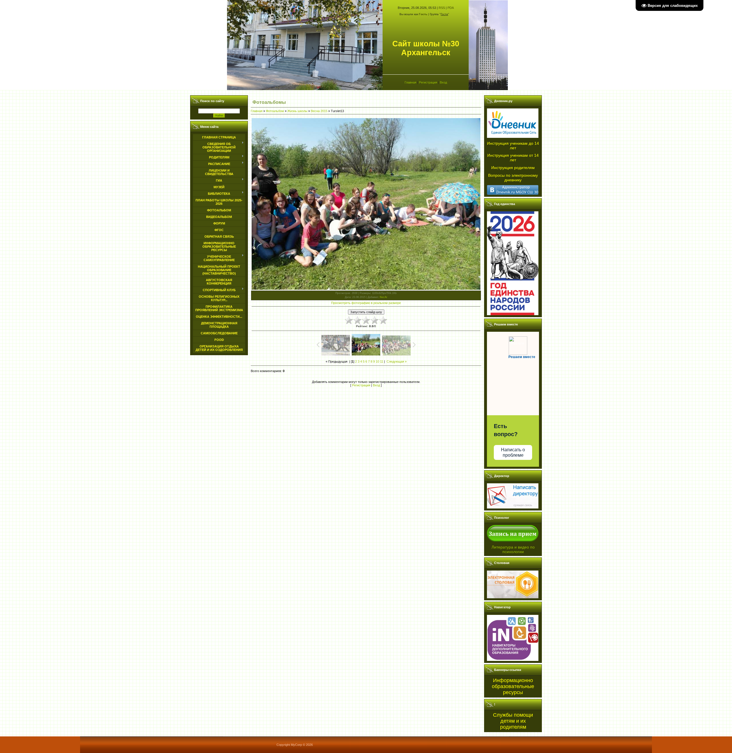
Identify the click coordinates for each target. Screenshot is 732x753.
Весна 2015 (319, 111)
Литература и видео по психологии (513, 549)
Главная (410, 82)
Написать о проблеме (513, 452)
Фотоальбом (275, 111)
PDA (450, 7)
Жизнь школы (297, 111)
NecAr (383, 297)
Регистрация (428, 82)
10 (377, 361)
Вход (443, 82)
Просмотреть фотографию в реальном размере (366, 303)
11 (381, 361)
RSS (442, 7)
